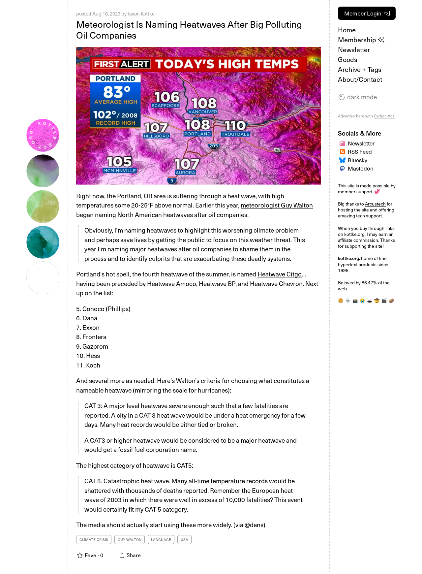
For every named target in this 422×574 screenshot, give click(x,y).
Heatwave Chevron (276, 283)
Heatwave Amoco (171, 283)
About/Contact (360, 79)
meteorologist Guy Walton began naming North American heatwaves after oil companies (194, 209)
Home (347, 30)
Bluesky (357, 160)
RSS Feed (360, 151)
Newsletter (354, 49)
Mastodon (361, 168)
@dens (254, 524)
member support (355, 191)
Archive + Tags (359, 69)
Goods (347, 59)
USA (184, 539)
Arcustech (375, 203)
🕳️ (369, 300)
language (161, 539)
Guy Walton (129, 539)
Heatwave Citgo (279, 273)
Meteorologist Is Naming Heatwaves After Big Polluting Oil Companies (189, 29)
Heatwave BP (217, 283)
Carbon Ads (384, 116)
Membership (358, 40)
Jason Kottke (141, 13)
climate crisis (93, 539)
